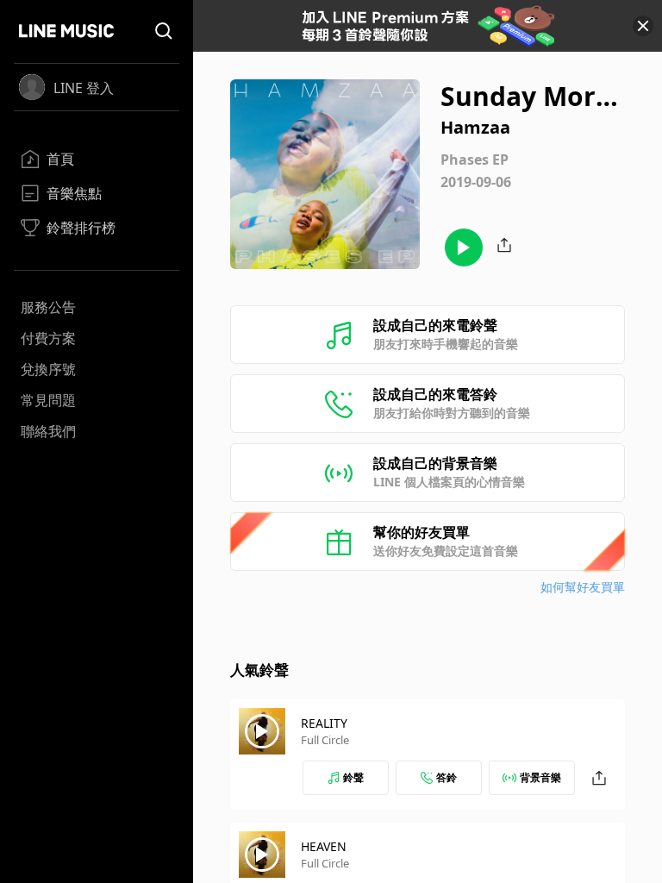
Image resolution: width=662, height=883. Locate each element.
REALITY (324, 723)
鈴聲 (353, 777)
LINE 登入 (83, 87)
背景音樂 (540, 777)
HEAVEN (324, 846)
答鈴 (446, 777)
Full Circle (325, 740)
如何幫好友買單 (582, 587)
